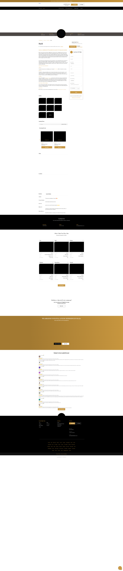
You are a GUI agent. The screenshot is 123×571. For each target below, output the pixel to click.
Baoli (56, 240)
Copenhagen (68, 425)
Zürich (70, 433)
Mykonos (64, 429)
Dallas (71, 425)
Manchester (73, 427)
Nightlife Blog (76, 8)
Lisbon (59, 427)
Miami (52, 429)
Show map (61, 46)
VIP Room (41, 262)
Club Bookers (41, 40)
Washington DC (66, 433)
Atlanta (49, 425)
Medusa (71, 240)
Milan (54, 429)
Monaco (57, 429)
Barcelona (54, 425)
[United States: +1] (71, 66)
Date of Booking (72, 78)
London (62, 427)
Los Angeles (66, 427)
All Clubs (48, 40)
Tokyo (56, 433)
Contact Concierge (57, 327)
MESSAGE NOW (72, 46)
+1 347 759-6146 (61, 225)
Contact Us (59, 409)
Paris (75, 429)
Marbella (48, 429)
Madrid (70, 427)
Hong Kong (49, 427)
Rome (53, 431)
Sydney (53, 433)
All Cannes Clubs (61, 8)
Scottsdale (65, 431)
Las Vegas (55, 427)
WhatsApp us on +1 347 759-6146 (76, 97)
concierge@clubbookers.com (80, 225)
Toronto (59, 433)
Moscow (60, 429)
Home (58, 405)
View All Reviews (61, 392)
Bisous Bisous (57, 262)
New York (67, 429)
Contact (81, 8)
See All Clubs (61, 285)
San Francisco (61, 431)
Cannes (44, 8)
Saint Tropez (57, 431)
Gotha (40, 410)
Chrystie (71, 262)
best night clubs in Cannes (62, 89)
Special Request (72, 83)
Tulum (62, 433)
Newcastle (71, 429)
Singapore (69, 431)
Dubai (74, 425)
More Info (65, 327)
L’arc (40, 240)
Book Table (46, 147)
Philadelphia (49, 431)
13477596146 (45, 225)
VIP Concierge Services (69, 8)
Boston (58, 425)
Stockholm (73, 431)
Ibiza (53, 427)
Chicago (64, 425)
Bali (51, 425)
